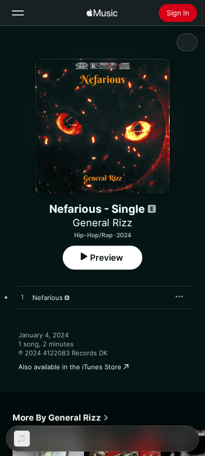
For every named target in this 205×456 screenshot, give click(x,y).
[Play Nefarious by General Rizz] (22, 297)
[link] (60, 417)
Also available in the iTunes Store (69, 367)
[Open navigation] (18, 13)
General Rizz (102, 223)
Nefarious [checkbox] (47, 298)
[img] (102, 12)
